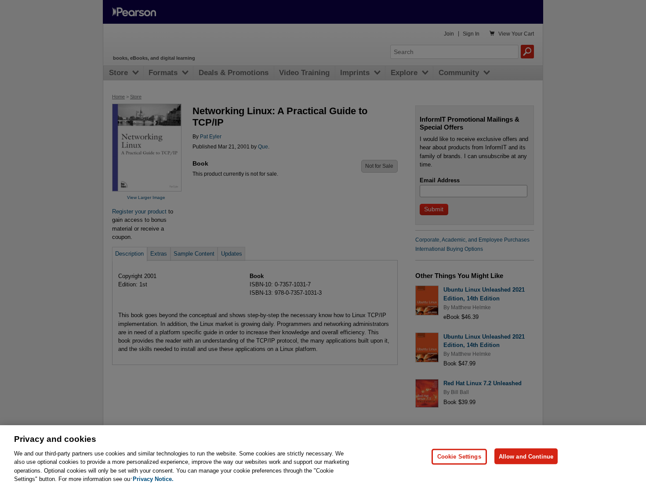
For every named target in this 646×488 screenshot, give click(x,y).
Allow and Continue (526, 456)
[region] (323, 456)
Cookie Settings (459, 456)
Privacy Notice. (153, 479)
